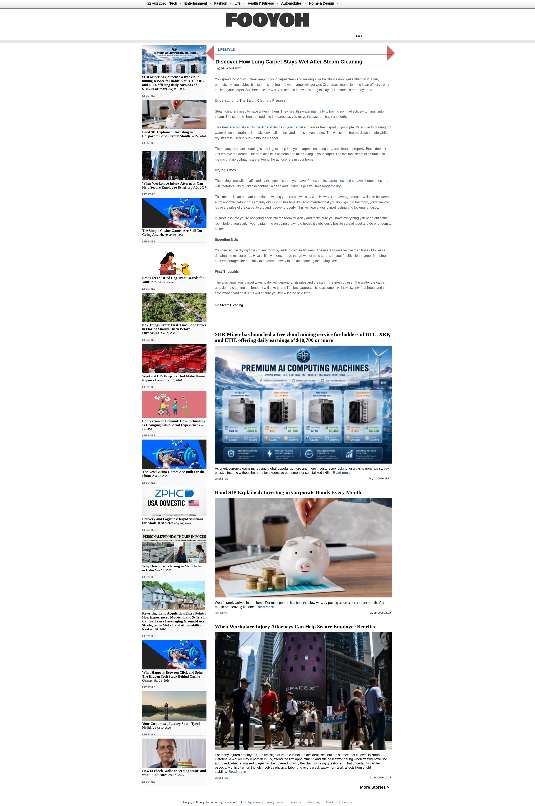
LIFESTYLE (148, 95)
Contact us (294, 802)
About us (331, 802)
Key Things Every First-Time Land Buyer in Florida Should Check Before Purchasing (174, 329)
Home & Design (321, 3)
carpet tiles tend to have (345, 180)
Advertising (313, 802)
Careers (347, 802)
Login (359, 36)
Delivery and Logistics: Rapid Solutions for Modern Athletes (172, 521)
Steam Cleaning (231, 305)
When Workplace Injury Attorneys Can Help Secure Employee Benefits (172, 185)
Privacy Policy (274, 802)
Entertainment (195, 3)
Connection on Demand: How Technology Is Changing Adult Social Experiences (173, 423)
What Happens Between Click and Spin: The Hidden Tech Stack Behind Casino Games (172, 676)
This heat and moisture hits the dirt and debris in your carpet (259, 127)
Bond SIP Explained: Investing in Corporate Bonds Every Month (167, 134)
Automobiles (291, 3)
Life (237, 3)
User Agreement (251, 802)
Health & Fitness (261, 3)
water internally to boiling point (324, 111)
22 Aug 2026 (156, 3)
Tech (173, 3)
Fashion (220, 3)
